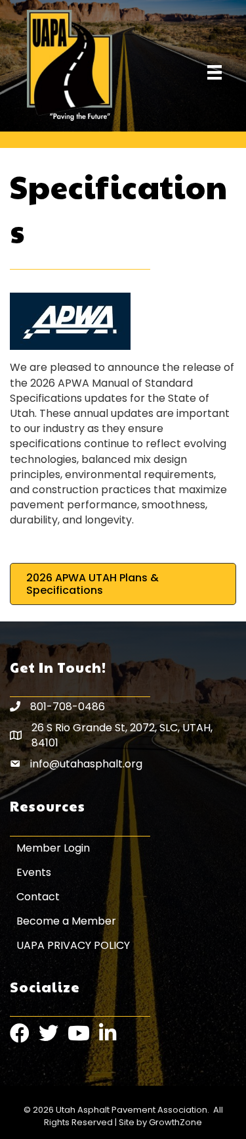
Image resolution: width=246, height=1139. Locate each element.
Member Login (53, 848)
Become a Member (66, 921)
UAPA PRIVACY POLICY (73, 945)
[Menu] (214, 72)
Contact (38, 896)
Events (33, 872)
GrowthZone (175, 1122)
